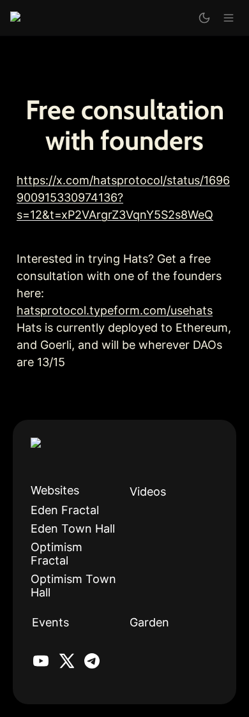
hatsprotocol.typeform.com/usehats (115, 310)
